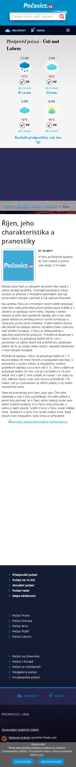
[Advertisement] (38, 171)
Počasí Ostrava (22, 621)
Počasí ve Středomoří (26, 667)
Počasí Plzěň (20, 631)
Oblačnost (19, 30)
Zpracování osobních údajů (20, 730)
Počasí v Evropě (22, 661)
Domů (8, 207)
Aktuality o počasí (29, 207)
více (40, 754)
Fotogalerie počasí (24, 672)
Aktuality (52, 207)
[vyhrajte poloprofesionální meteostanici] (38, 422)
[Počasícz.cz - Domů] (38, 6)
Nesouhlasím (51, 762)
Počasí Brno (20, 626)
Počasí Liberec (22, 636)
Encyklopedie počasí (26, 677)
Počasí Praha (21, 615)
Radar (41, 30)
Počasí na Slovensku (26, 656)
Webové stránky (19, 737)
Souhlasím (23, 762)
